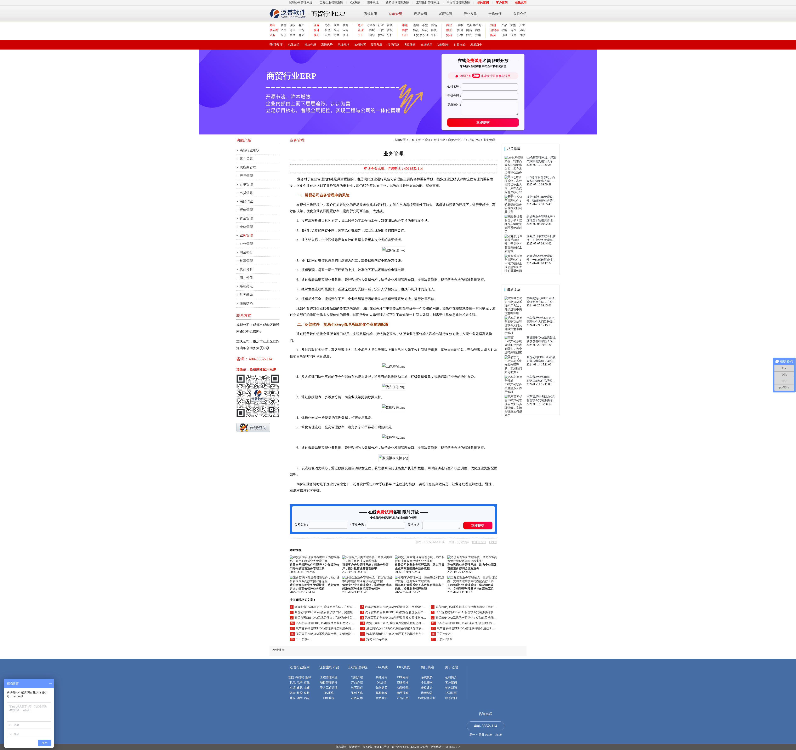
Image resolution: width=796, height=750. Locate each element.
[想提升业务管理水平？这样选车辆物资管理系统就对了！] (514, 231)
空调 (293, 687)
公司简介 (451, 677)
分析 (390, 35)
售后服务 (410, 44)
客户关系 (246, 159)
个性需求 (427, 682)
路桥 (307, 692)
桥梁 (300, 692)
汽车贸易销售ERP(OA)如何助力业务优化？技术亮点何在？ (333, 623)
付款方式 (459, 44)
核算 (345, 25)
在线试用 (521, 2)
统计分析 (246, 269)
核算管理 (246, 260)
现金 (337, 25)
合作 (513, 30)
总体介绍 (294, 44)
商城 (372, 30)
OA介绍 (382, 682)
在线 (390, 25)
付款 (522, 35)
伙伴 (345, 35)
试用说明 (445, 14)
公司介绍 (520, 14)
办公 (328, 25)
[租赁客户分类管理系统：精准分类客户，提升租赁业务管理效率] (367, 560)
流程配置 (427, 692)
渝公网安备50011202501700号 (410, 746)
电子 (300, 682)
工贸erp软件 (444, 633)
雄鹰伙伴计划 (427, 698)
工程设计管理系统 (427, 2)
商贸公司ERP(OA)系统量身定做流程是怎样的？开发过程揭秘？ (407, 623)
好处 (469, 35)
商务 (478, 30)
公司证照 (451, 692)
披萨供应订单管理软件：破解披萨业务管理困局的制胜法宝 (541, 199)
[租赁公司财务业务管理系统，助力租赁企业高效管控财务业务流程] (420, 560)
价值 (328, 30)
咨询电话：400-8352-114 (445, 746)
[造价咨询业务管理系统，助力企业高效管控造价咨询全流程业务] (472, 560)
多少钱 (424, 35)
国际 (372, 35)
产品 (283, 30)
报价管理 (246, 210)
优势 (469, 25)
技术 (460, 35)
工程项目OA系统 (419, 140)
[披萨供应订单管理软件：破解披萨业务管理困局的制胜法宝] (514, 211)
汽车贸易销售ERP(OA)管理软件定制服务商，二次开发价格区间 (477, 623)
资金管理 (246, 218)
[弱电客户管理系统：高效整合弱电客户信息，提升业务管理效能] (420, 581)
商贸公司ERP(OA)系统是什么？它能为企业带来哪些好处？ (332, 617)
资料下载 (357, 692)
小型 (425, 25)
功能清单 (443, 44)
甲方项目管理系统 (458, 2)
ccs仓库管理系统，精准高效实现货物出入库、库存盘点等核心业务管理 (541, 159)
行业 (381, 25)
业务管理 (246, 235)
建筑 (300, 687)
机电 (293, 682)
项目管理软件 (328, 682)
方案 (337, 35)
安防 (291, 677)
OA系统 (355, 2)
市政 (307, 682)
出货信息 (246, 193)
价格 (504, 35)
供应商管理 (248, 167)
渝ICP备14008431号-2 (376, 746)
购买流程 (357, 687)
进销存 (371, 25)
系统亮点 (246, 286)
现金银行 (246, 252)
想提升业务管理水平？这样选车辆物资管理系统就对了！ (541, 218)
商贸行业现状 (250, 150)
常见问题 (393, 44)
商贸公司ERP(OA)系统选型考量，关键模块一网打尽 (329, 633)
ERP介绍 (402, 677)
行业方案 (470, 14)
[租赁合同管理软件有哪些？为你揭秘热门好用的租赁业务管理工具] (315, 560)
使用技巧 (246, 303)
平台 (434, 35)
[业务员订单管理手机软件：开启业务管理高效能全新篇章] (514, 251)
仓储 (301, 35)
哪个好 (477, 25)
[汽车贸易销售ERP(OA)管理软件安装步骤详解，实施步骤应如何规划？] (514, 415)
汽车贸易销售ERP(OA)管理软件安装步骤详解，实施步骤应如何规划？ (480, 612)
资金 (292, 35)
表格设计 (427, 687)
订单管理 (246, 184)
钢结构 (299, 677)
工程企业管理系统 (331, 2)
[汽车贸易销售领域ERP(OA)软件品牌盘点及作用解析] (514, 391)
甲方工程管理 (328, 687)
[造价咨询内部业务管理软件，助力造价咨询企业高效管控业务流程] (315, 581)
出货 (301, 30)
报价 (283, 35)
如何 (460, 30)
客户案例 (502, 2)
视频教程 (381, 692)
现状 (292, 25)
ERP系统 (373, 2)
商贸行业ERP (456, 140)
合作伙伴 (495, 14)
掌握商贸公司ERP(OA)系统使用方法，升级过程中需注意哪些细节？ (338, 606)
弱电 (307, 698)
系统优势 (327, 44)
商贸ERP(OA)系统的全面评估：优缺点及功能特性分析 (470, 617)
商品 (434, 25)
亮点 (337, 30)
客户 (301, 25)
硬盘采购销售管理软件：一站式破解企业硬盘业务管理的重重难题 (541, 258)
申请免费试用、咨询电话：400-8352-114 (393, 168)
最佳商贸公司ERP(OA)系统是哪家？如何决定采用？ (399, 628)
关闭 (493, 542)
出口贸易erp (303, 639)
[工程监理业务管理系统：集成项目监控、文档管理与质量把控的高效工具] (472, 581)
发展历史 (476, 44)
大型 (513, 25)
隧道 (293, 692)
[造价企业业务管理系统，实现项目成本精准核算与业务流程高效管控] (367, 581)
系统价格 (343, 44)
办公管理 (246, 244)
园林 (308, 677)
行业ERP (439, 140)
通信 (293, 698)
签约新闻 (451, 687)
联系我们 (381, 698)
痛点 (416, 30)
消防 (300, 698)
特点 (425, 30)
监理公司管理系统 (300, 2)
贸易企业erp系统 (376, 639)
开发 (522, 25)
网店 (469, 30)
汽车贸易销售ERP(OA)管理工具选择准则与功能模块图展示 (404, 633)
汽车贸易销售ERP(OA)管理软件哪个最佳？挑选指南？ (471, 628)
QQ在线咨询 (253, 427)
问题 (345, 30)
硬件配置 (376, 44)
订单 (292, 30)
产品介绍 (420, 14)
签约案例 (483, 2)
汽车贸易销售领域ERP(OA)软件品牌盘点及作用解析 (398, 612)
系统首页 (370, 14)
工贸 (381, 30)
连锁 (416, 25)
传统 (434, 30)
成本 (460, 25)
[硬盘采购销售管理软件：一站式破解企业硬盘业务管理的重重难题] (514, 270)
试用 (328, 35)
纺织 (390, 30)
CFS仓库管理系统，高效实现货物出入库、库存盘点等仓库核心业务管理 (541, 179)
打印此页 (479, 542)
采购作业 (246, 201)
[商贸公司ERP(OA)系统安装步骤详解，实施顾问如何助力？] (514, 372)
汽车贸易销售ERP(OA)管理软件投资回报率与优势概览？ (401, 617)
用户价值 (246, 277)
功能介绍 (395, 14)
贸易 (381, 35)
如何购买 (360, 44)
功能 (283, 25)
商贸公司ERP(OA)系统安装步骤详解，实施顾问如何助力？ (332, 612)
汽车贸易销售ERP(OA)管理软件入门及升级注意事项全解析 (402, 606)
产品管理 (246, 176)
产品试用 (403, 698)
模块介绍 (310, 44)
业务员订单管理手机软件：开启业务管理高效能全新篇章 (541, 238)
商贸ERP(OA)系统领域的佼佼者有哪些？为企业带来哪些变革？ (476, 606)
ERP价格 (402, 682)
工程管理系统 (328, 677)
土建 (307, 687)
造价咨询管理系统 (397, 2)
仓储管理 (246, 227)
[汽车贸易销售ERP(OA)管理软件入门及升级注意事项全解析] (514, 332)
